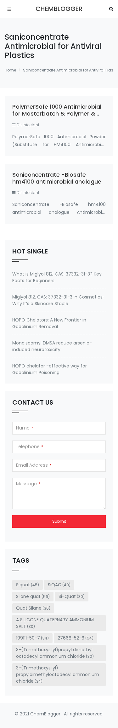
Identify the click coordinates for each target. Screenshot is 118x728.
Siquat (27, 585)
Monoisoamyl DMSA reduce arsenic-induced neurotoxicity (52, 346)
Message (28, 484)
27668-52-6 (75, 638)
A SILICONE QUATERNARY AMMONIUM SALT (55, 623)
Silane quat (33, 596)
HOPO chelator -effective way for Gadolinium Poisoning (49, 369)
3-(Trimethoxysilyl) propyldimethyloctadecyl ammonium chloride (57, 674)
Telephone (29, 446)
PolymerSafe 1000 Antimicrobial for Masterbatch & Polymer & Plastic (56, 113)
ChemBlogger (59, 9)
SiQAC (59, 585)
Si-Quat (72, 596)
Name (24, 428)
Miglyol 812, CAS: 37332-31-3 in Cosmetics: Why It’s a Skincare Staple (58, 300)
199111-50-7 (32, 638)
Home (10, 70)
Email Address (33, 465)
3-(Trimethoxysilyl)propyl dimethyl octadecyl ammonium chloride (55, 652)
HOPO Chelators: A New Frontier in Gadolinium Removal (49, 323)
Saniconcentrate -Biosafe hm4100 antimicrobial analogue (56, 178)
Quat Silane (33, 608)
